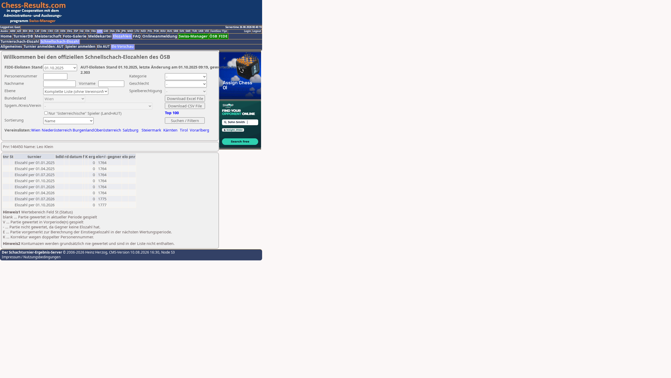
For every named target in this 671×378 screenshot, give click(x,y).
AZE (19, 31)
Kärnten (170, 130)
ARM (12, 31)
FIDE (223, 36)
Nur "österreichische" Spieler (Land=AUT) (84, 113)
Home (6, 36)
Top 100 (172, 112)
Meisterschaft (48, 36)
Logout (256, 31)
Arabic (4, 31)
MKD (130, 31)
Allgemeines (11, 46)
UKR (200, 31)
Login (247, 31)
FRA (93, 31)
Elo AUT (103, 46)
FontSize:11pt (218, 31)
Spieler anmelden (80, 46)
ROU (163, 31)
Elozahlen (122, 36)
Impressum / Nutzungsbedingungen (31, 257)
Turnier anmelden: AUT (44, 46)
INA (112, 31)
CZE (57, 31)
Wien (35, 130)
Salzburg (130, 130)
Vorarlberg (199, 130)
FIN (87, 31)
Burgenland (83, 130)
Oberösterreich (107, 130)
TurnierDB (23, 36)
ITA (118, 31)
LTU (137, 31)
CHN (43, 31)
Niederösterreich (56, 130)
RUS (169, 31)
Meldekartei (99, 36)
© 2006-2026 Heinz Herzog (84, 252)
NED (143, 31)
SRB (176, 31)
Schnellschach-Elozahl (60, 41)
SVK (182, 31)
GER (99, 31)
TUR (194, 31)
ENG (69, 31)
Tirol (184, 130)
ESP (76, 31)
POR (156, 31)
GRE (106, 31)
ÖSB (213, 36)
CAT (37, 31)
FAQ (137, 36)
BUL (31, 31)
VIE (207, 31)
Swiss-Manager (193, 36)
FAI (82, 31)
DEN (63, 31)
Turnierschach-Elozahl (20, 41)
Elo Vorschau (122, 46)
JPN (123, 31)
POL (150, 31)
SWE (188, 31)
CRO (50, 31)
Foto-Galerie (74, 36)
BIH (25, 31)
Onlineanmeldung (159, 36)
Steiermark (151, 130)
